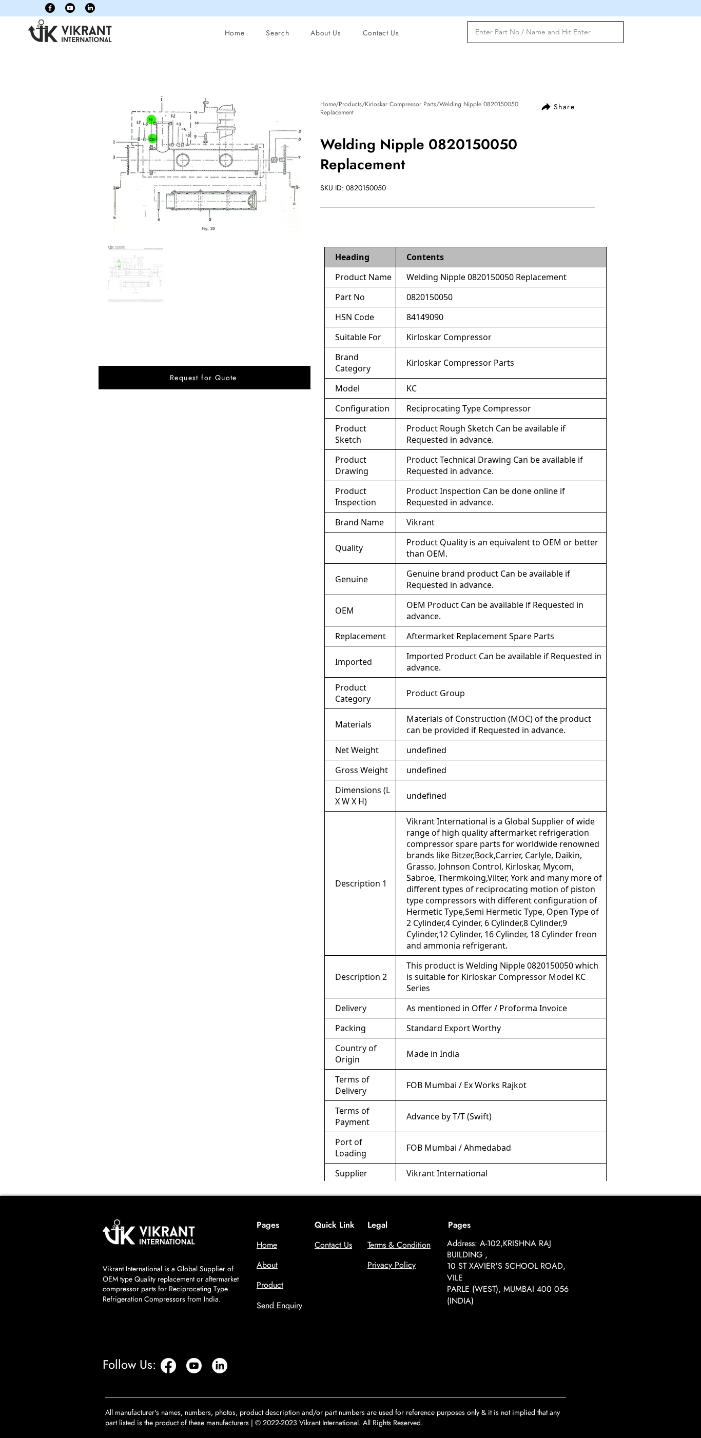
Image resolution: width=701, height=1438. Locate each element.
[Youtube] (70, 8)
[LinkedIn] (90, 8)
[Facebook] (50, 8)
